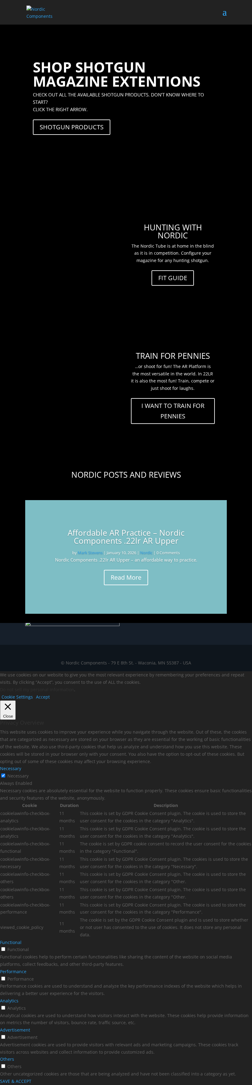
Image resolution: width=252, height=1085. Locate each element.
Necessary (18, 776)
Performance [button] (13, 971)
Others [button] (7, 1059)
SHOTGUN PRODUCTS (72, 127)
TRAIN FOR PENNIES (173, 355)
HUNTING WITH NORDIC (173, 231)
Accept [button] (43, 697)
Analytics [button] (9, 1001)
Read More (126, 577)
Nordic (146, 552)
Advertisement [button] (15, 1030)
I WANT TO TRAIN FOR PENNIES (172, 410)
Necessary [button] (10, 768)
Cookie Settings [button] (17, 697)
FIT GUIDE (172, 278)
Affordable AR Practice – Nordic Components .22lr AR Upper (126, 536)
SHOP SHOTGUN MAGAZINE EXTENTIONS (116, 74)
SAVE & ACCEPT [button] (15, 1081)
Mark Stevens (90, 552)
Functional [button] (11, 942)
